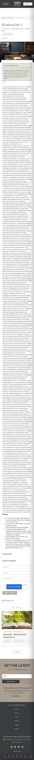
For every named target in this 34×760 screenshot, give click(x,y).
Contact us (17, 751)
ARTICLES (9, 18)
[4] (11, 478)
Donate (26, 4)
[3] (3, 398)
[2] (3, 224)
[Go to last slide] (13, 607)
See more (17, 652)
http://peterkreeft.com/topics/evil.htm (17, 527)
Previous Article (7, 86)
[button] (4, 756)
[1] (17, 156)
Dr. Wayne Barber (19, 641)
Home (3, 18)
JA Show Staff (6, 29)
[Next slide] (20, 607)
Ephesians (7, 641)
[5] (12, 489)
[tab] (8, 601)
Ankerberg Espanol (7, 34)
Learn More (17, 696)
